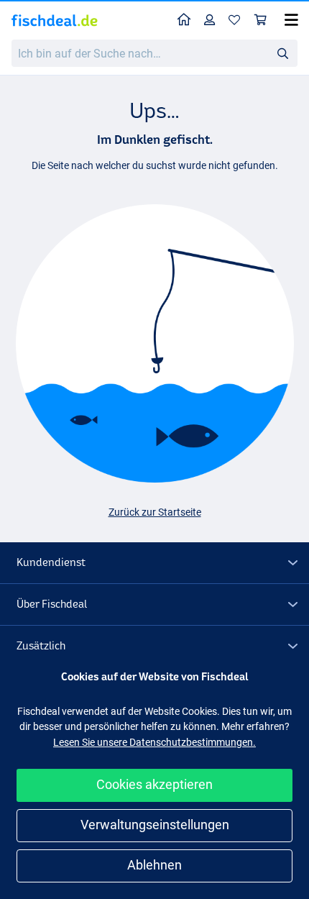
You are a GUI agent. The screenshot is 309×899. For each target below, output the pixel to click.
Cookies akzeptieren (154, 784)
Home (184, 20)
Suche (282, 52)
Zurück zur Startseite (155, 512)
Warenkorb (261, 20)
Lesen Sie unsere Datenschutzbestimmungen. (154, 742)
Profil (210, 20)
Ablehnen (154, 864)
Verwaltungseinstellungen (154, 824)
